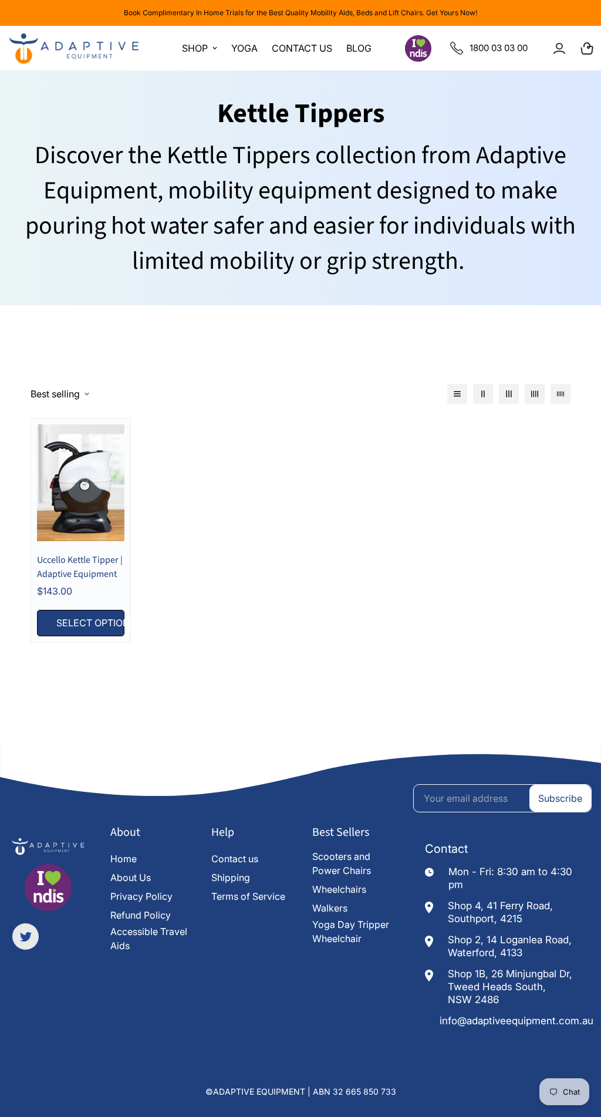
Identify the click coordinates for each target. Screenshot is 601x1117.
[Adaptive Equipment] (74, 48)
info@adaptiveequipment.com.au (516, 1021)
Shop (195, 48)
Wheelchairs (339, 889)
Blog (359, 48)
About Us (130, 877)
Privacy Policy (141, 896)
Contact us (234, 859)
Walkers (329, 908)
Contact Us (302, 48)
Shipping (230, 877)
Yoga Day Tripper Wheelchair (350, 931)
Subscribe (560, 798)
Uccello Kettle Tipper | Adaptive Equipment (80, 567)
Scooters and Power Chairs (341, 863)
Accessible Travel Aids (148, 938)
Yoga (244, 48)
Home (123, 859)
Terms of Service (248, 896)
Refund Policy (140, 915)
